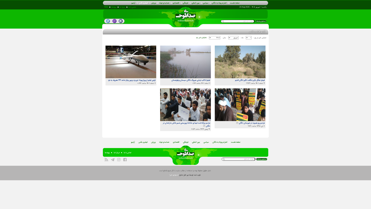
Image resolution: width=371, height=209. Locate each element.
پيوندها (113, 7)
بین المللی (195, 2)
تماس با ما (132, 7)
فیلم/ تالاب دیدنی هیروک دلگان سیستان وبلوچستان (190, 80)
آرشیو (133, 2)
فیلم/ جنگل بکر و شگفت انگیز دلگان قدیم (250, 80)
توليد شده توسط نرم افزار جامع (185, 175)
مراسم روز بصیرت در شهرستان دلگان (251, 123)
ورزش (153, 2)
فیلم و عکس (143, 2)
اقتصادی (176, 2)
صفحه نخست (235, 2)
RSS (106, 7)
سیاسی (205, 2)
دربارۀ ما (122, 7)
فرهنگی (185, 2)
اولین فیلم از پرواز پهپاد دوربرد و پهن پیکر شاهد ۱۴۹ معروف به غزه (132, 80)
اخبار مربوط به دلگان (219, 2)
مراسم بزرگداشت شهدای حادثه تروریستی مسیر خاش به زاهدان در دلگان (186, 124)
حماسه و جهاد (164, 2)
